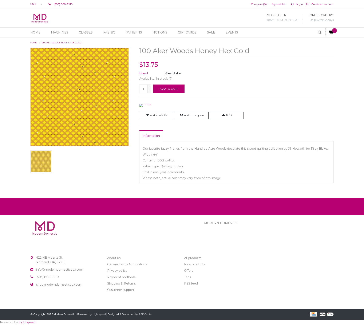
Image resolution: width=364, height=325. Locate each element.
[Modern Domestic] (39, 18)
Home (35, 32)
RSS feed (191, 283)
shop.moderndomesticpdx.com (59, 284)
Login (299, 4)
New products (194, 264)
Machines (59, 32)
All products (192, 258)
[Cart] (329, 32)
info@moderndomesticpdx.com (59, 269)
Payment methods (121, 277)
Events (232, 32)
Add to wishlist (159, 115)
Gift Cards (187, 32)
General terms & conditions (127, 264)
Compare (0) (259, 4)
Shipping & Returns (121, 283)
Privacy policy (117, 271)
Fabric (109, 32)
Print (229, 115)
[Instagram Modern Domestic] (41, 299)
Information (151, 136)
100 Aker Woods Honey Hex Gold (61, 42)
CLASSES (86, 32)
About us (113, 258)
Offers (188, 271)
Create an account (322, 4)
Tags (187, 277)
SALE (211, 32)
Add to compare (194, 115)
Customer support (120, 290)
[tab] (151, 135)
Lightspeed (99, 314)
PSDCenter (146, 314)
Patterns (134, 32)
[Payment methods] (313, 314)
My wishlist (278, 4)
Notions (160, 32)
